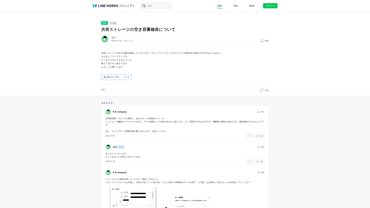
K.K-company (120, 111)
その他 (113, 23)
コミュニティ (126, 5)
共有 (267, 90)
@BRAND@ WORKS (105, 5)
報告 (267, 41)
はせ (113, 37)
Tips (236, 5)
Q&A (219, 5)
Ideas (252, 5)
